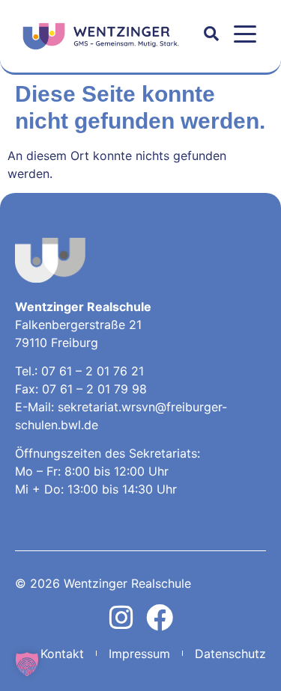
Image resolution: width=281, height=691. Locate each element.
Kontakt (62, 653)
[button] (245, 34)
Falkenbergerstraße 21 (78, 324)
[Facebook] (159, 617)
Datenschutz (230, 653)
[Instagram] (121, 617)
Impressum (139, 653)
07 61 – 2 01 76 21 (92, 370)
